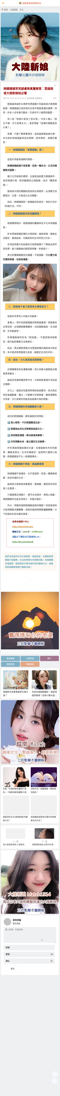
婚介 (49, 658)
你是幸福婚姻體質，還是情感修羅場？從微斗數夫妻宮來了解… (44, 695)
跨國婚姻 (30, 664)
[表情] (47, 940)
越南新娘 (48, 509)
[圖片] (52, 940)
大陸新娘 (18, 509)
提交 (13, 969)
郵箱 (8, 954)
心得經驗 (14, 10)
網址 (8, 961)
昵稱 (8, 947)
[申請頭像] (53, 921)
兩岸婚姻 (10, 658)
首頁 (6, 10)
